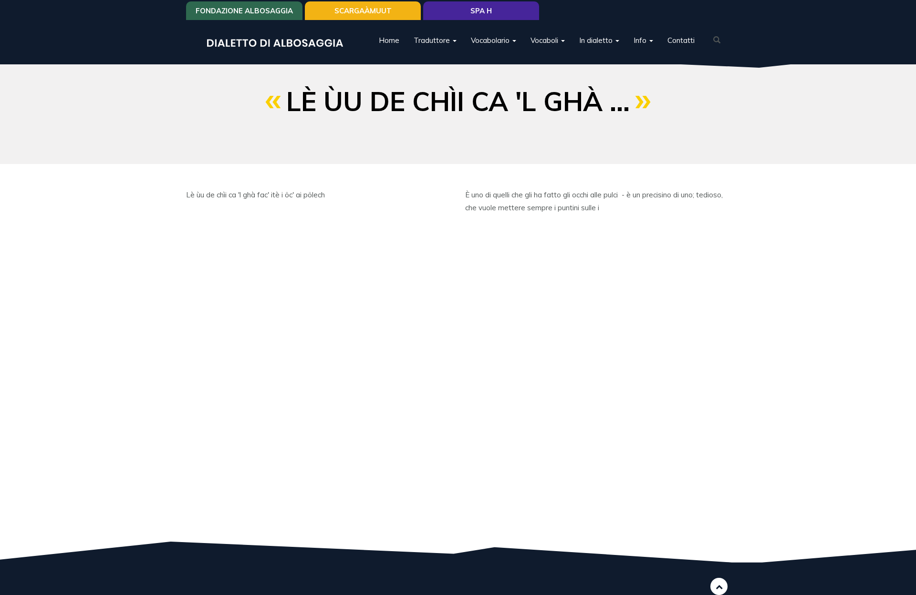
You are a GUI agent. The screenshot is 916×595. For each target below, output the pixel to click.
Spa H (481, 10)
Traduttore (433, 40)
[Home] (278, 42)
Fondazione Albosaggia (244, 10)
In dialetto (596, 40)
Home (389, 40)
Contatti (681, 40)
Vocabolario (491, 40)
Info (641, 40)
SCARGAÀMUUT (363, 10)
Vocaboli (545, 40)
